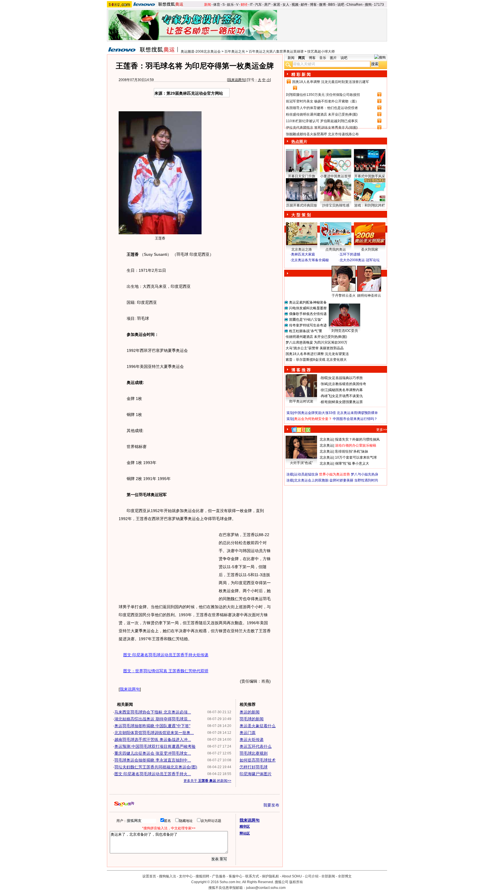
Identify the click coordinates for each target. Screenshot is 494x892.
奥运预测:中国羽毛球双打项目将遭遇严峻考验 (155, 746)
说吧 (340, 5)
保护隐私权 (270, 876)
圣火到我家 (369, 249)
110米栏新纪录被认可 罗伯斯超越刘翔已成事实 (322, 121)
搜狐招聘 (202, 876)
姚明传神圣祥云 (369, 296)
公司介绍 (311, 876)
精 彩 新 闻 (301, 74)
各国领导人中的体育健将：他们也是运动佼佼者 (322, 108)
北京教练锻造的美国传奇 (347, 384)
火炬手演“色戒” (301, 463)
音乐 (322, 58)
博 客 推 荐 (301, 370)
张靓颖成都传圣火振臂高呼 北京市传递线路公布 (322, 134)
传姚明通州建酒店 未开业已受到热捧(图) (316, 337)
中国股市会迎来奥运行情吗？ (355, 419)
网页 (301, 58)
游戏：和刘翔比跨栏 (369, 205)
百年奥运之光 (234, 51)
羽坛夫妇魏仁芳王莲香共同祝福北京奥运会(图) (155, 767)
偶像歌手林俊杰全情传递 (308, 314)
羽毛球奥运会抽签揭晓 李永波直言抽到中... (152, 760)
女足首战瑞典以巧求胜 (345, 378)
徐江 (324, 390)
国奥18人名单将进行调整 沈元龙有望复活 (317, 354)
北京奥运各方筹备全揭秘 (310, 260)
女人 (285, 5)
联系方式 (252, 876)
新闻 (207, 5)
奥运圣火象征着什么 (258, 725)
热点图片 (299, 141)
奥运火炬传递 (252, 739)
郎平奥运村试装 (301, 401)
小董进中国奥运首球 (335, 176)
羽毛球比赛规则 (254, 753)
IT (251, 5)
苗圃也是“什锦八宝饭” (305, 320)
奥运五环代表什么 (256, 746)
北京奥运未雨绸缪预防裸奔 (357, 413)
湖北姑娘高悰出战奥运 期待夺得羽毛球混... (152, 719)
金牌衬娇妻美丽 (341, 480)
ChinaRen (354, 5)
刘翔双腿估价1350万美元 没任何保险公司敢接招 (323, 95)
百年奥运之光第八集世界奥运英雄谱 (276, 51)
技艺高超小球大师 (321, 51)
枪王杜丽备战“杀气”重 (305, 331)
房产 (267, 5)
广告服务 (219, 876)
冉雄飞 (326, 396)
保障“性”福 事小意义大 (352, 463)
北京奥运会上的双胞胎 (311, 480)
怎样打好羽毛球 (254, 767)
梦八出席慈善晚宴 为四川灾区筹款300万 (316, 342)
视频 (295, 5)
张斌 (324, 384)
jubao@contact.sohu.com (266, 888)
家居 (276, 5)
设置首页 (149, 876)
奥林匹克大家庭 (303, 254)
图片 (333, 58)
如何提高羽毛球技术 (258, 760)
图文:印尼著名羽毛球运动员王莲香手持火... (152, 774)
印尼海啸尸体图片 (256, 774)
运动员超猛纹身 (306, 474)
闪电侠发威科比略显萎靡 (308, 308)
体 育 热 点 (338, 301)
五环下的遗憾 (350, 254)
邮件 (304, 5)
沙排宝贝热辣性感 (335, 205)
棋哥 (324, 402)
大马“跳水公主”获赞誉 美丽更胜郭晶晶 (315, 348)
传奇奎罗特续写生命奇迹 (308, 325)
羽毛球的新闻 (252, 719)
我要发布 (271, 805)
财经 (244, 5)
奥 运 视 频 (301, 265)
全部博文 (345, 876)
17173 (379, 5)
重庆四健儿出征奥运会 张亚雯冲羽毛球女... (152, 753)
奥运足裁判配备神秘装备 (308, 302)
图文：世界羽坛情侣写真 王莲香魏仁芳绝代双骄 (165, 671)
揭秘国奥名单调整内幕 (345, 390)
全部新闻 (328, 876)
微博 (322, 5)
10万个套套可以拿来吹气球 (356, 457)
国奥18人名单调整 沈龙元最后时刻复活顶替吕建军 (330, 82)
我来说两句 (236, 80)
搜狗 (368, 5)
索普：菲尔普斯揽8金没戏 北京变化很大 (316, 360)
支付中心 (186, 876)
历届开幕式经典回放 (301, 205)
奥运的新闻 (250, 712)
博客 (313, 5)
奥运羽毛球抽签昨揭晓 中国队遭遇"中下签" (152, 725)
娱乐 (230, 5)
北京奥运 (326, 439)
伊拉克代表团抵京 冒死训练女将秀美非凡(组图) (322, 128)
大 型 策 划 (301, 215)
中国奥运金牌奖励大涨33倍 (315, 413)
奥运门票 (248, 732)
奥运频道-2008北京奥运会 (201, 51)
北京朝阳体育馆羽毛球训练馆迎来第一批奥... (154, 732)
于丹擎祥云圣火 (344, 296)
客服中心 (235, 876)
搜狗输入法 (167, 876)
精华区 (245, 826)
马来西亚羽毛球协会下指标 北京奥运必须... (152, 712)
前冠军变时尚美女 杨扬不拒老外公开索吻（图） (322, 101)
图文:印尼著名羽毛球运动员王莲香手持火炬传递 (165, 655)
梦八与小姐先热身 (364, 474)
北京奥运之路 (301, 249)
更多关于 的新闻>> (207, 781)
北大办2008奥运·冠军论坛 (360, 260)
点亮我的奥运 (335, 249)
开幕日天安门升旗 (301, 176)
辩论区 (245, 833)
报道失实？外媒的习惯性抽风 (357, 439)
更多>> (381, 430)
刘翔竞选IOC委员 (344, 331)
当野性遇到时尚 (366, 480)
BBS (331, 5)
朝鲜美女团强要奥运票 (345, 402)
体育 (216, 5)
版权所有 (296, 882)
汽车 (258, 5)
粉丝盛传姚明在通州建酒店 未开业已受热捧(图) (322, 114)
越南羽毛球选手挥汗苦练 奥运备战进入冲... (152, 739)
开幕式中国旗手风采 (369, 176)
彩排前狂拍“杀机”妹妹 (351, 451)
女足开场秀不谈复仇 (347, 396)
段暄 (324, 378)
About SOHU (292, 876)
